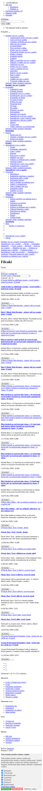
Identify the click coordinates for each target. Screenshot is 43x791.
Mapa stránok (10, 712)
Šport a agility (15, 75)
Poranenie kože (15, 104)
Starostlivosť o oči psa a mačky (21, 116)
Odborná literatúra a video (19, 209)
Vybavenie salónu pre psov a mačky (22, 254)
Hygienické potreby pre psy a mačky (23, 52)
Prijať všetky (6, 789)
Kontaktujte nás (11, 706)
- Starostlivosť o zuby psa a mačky (18, 251)
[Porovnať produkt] (13, 303)
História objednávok (13, 738)
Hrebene (13, 153)
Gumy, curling (15, 151)
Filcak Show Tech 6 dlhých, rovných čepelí (17, 596)
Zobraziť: (4, 278)
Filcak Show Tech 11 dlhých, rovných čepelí (18, 575)
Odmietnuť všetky (30, 789)
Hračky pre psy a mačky (19, 50)
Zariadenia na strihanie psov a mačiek (14, 256)
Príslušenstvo (15, 213)
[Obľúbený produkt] (11, 303)
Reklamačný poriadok (13, 693)
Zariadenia (9, 197)
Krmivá (8, 133)
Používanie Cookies (13, 689)
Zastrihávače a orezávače (19, 166)
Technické (7, 780)
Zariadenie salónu (16, 189)
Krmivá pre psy (15, 135)
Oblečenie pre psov (17, 65)
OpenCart (10, 748)
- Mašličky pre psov (18, 248)
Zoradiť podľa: (6, 276)
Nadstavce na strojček (18, 203)
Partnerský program (13, 725)
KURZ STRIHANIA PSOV (16, 682)
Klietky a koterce (16, 54)
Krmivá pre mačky (17, 139)
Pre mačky (14, 108)
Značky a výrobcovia (16, 226)
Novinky (9, 742)
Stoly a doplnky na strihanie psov (22, 182)
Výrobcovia (10, 721)
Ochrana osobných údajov (15, 691)
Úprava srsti (14, 124)
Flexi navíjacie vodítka (18, 48)
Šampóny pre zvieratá (18, 114)
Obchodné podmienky (14, 687)
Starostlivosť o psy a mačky (16, 145)
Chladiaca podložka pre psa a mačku (23, 42)
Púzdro (12, 215)
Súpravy (13, 122)
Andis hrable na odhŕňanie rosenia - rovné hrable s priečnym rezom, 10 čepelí (21, 288)
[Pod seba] (2, 272)
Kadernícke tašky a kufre (19, 178)
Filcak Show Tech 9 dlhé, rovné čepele (16, 619)
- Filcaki (25, 244)
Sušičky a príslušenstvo (18, 184)
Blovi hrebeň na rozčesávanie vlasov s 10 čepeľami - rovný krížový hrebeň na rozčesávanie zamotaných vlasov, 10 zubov (21, 397)
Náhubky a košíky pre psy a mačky (23, 62)
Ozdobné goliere (16, 162)
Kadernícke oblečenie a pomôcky (22, 176)
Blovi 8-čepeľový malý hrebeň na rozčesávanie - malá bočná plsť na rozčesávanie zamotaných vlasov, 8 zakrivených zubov (21, 342)
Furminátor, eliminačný (18, 149)
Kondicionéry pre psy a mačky (21, 96)
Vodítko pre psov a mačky (19, 79)
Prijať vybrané (17, 789)
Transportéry (14, 77)
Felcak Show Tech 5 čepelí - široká (14, 532)
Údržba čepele (15, 217)
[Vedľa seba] (4, 272)
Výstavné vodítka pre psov (19, 81)
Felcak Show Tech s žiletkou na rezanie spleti (18, 553)
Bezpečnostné (9, 784)
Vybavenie (9, 172)
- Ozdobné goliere (25, 250)
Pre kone (13, 106)
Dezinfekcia (14, 174)
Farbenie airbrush (16, 91)
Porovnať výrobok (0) (9, 274)
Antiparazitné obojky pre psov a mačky (24, 38)
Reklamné (7, 771)
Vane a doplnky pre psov (19, 186)
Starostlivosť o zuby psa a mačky (22, 164)
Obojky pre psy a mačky (19, 67)
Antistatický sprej (16, 89)
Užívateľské (8, 773)
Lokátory (13, 58)
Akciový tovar (11, 727)
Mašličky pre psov (16, 158)
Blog (7, 224)
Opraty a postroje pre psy (19, 69)
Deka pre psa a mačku (18, 44)
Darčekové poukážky (13, 723)
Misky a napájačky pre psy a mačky (23, 60)
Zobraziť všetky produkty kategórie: (19, 84)
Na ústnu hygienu (16, 100)
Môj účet (9, 736)
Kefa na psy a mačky (17, 155)
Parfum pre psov (16, 102)
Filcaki (12, 147)
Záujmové (7, 782)
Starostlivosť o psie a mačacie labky (23, 118)
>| (6, 670)
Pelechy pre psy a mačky (19, 73)
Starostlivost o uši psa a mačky (21, 120)
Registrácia (14, 7)
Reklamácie (10, 708)
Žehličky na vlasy (16, 191)
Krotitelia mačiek (16, 56)
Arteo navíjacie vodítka (18, 40)
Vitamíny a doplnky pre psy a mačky (23, 137)
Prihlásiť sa (14, 9)
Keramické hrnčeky (17, 180)
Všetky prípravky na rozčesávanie (22, 127)
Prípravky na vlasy (17, 110)
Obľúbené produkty (13, 740)
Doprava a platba (12, 697)
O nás (8, 685)
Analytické (7, 778)
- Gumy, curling (15, 246)
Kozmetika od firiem (17, 98)
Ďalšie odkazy (11, 695)
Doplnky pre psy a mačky (15, 36)
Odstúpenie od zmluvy (14, 710)
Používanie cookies (8, 787)
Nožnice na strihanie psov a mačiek (23, 160)
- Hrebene (27, 246)
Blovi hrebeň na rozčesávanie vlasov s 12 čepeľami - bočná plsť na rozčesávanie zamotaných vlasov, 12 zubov (21, 456)
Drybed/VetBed (15, 46)
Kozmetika (9, 87)
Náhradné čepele (16, 205)
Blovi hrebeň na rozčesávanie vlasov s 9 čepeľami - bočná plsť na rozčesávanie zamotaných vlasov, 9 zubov (20, 483)
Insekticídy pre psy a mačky (20, 93)
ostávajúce (14, 71)
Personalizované (9, 775)
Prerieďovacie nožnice (18, 211)
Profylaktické (15, 112)
